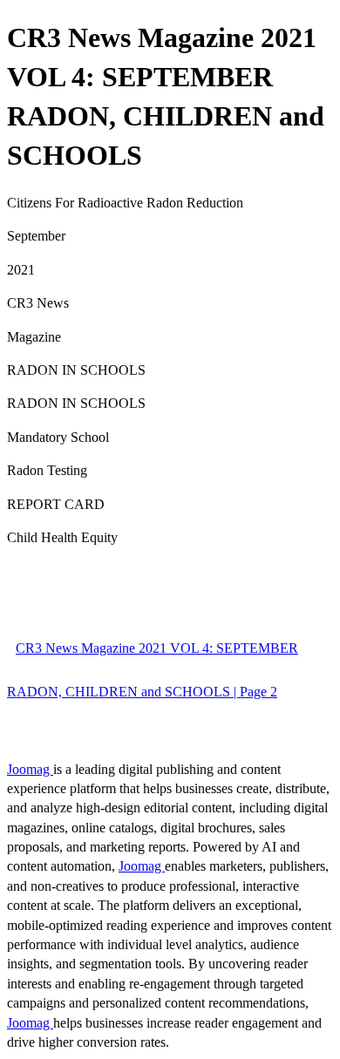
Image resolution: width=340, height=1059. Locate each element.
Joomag (30, 769)
